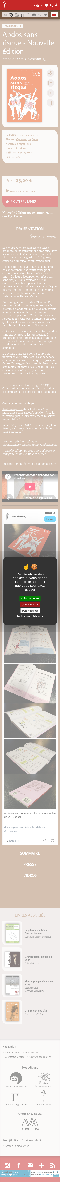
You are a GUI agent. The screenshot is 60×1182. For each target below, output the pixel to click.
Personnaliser (30, 610)
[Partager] (40, 15)
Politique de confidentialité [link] (30, 616)
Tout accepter (31, 598)
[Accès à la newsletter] (34, 14)
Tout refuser (31, 604)
